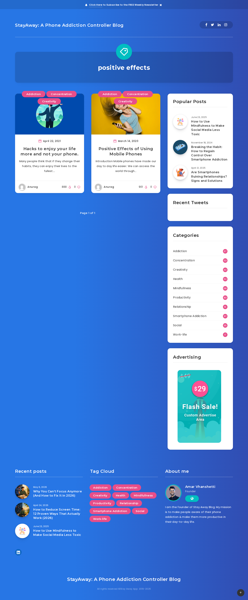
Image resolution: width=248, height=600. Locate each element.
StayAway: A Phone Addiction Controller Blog (69, 25)
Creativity (49, 101)
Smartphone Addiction (189, 316)
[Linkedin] (219, 25)
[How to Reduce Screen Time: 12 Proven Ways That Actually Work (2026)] (22, 510)
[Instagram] (225, 25)
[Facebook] (206, 25)
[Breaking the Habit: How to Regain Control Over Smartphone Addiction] (180, 147)
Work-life (180, 334)
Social (177, 325)
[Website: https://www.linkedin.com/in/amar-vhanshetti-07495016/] (192, 498)
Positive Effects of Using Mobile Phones (126, 151)
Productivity (182, 297)
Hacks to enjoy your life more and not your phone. (49, 151)
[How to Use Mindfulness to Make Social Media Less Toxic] (180, 122)
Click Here (95, 5)
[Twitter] (212, 25)
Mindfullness (182, 288)
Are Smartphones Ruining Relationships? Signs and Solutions (209, 176)
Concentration (61, 94)
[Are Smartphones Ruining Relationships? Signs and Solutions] (180, 172)
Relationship (182, 307)
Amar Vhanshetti (200, 487)
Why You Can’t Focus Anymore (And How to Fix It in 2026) (57, 493)
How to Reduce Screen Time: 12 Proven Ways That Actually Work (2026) (56, 514)
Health (178, 279)
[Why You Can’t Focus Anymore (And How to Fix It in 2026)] (22, 491)
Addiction (33, 94)
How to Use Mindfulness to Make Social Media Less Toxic (207, 128)
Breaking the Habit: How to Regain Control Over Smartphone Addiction (209, 153)
